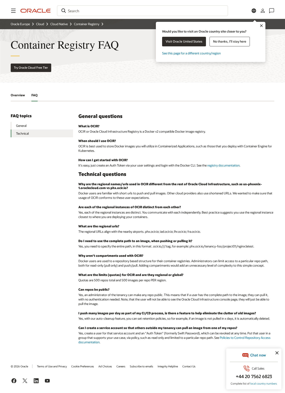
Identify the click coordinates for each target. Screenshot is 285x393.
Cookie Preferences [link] (82, 366)
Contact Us (188, 366)
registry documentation (223, 165)
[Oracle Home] (36, 11)
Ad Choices (105, 366)
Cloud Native (59, 24)
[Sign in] (262, 10)
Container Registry (86, 24)
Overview (18, 95)
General (21, 125)
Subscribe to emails (141, 366)
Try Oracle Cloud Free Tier (31, 67)
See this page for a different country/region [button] (191, 53)
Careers (120, 366)
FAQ (34, 95)
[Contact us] (271, 10)
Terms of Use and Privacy (52, 366)
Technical (22, 133)
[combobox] (142, 10)
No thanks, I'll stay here (229, 41)
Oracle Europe (20, 24)
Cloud (40, 24)
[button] (13, 10)
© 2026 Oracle (19, 366)
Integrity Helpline (168, 366)
